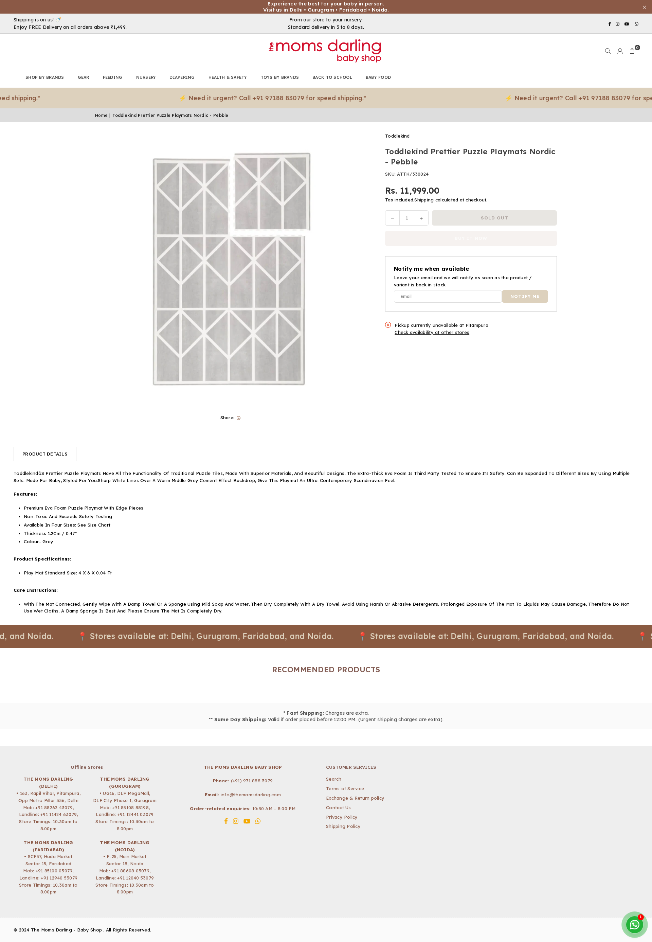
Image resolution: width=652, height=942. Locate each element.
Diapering (182, 77)
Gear (83, 77)
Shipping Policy (343, 826)
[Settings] (620, 51)
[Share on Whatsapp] (238, 417)
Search (334, 779)
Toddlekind (397, 136)
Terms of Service (345, 788)
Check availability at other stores (432, 332)
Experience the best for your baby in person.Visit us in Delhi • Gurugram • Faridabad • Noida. (326, 7)
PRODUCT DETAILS (45, 454)
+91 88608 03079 (130, 870)
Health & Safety (228, 77)
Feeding (113, 77)
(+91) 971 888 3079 (252, 780)
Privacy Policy (342, 817)
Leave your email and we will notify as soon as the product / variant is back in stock (463, 281)
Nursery (146, 77)
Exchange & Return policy (355, 798)
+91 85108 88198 (130, 807)
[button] (632, 51)
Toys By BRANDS (280, 77)
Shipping (424, 199)
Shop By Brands (44, 77)
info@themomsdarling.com (251, 794)
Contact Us (338, 807)
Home (101, 115)
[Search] (608, 51)
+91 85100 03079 (54, 870)
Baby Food (378, 77)
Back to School (332, 77)
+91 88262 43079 (54, 807)
